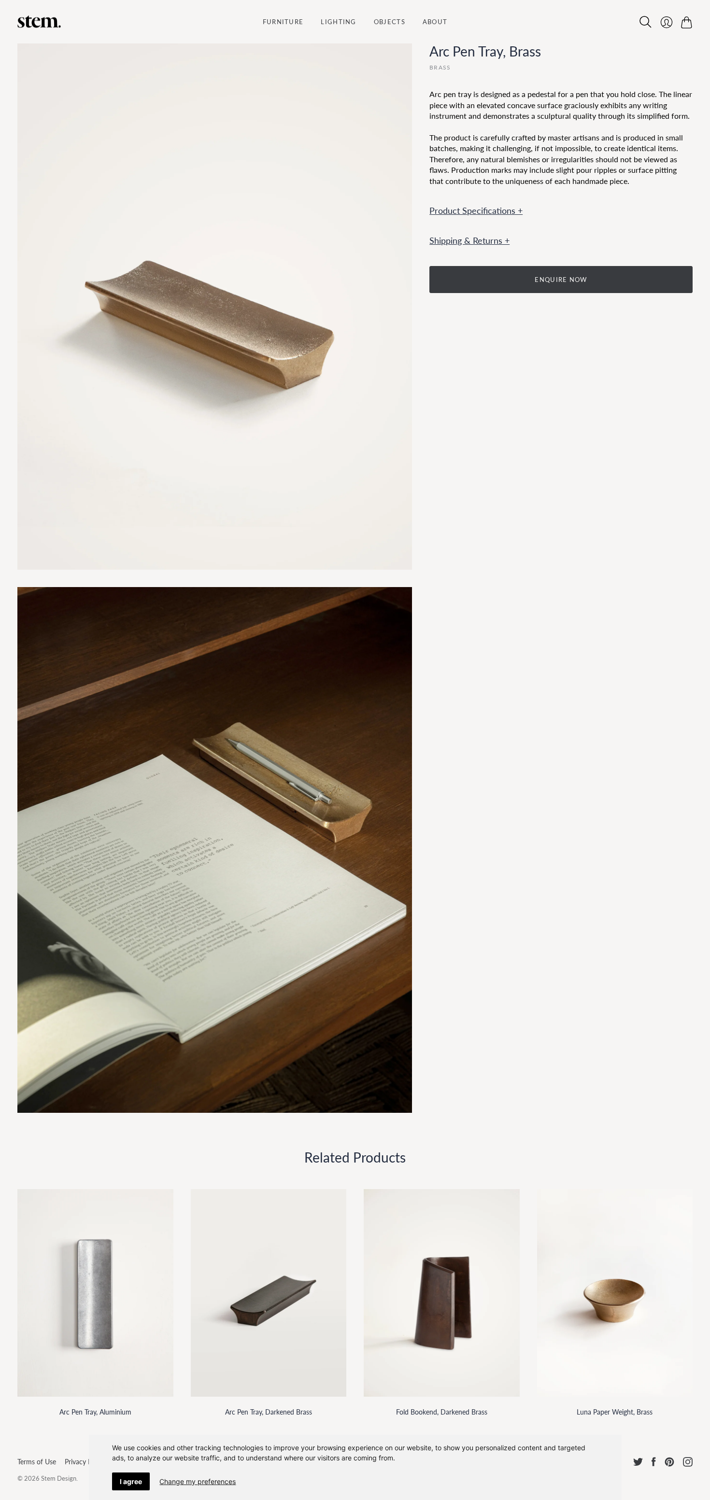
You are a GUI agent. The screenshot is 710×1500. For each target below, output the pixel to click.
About (435, 22)
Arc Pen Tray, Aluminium (95, 1412)
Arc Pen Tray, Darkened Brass (268, 1412)
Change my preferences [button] (197, 1481)
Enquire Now (561, 279)
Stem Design (58, 1478)
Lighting (338, 22)
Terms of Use (36, 1462)
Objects (389, 22)
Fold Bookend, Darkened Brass (441, 1412)
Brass (440, 67)
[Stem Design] (39, 21)
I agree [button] (131, 1481)
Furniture (283, 22)
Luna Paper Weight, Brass (615, 1412)
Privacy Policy (85, 1462)
